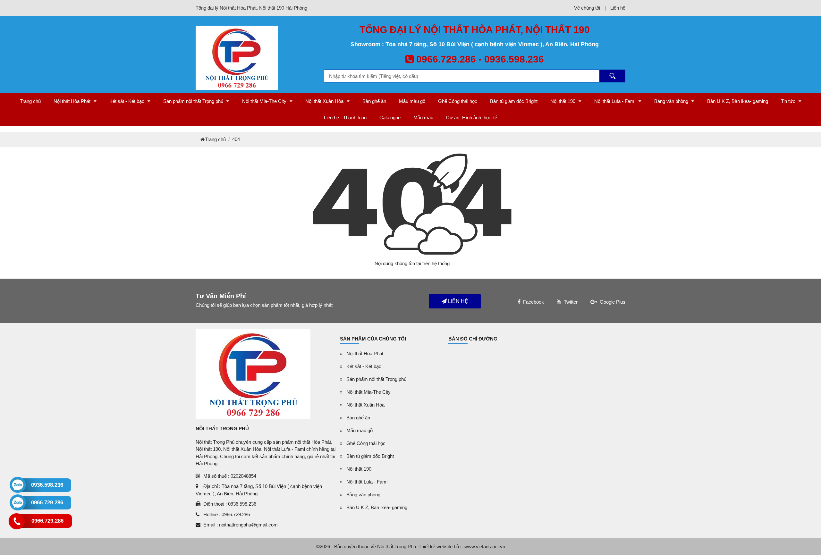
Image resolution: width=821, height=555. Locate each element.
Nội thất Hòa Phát (72, 101)
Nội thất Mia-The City (264, 101)
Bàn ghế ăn (374, 101)
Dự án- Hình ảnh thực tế (471, 117)
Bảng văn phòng (671, 101)
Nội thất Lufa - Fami (614, 101)
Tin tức (788, 101)
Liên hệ (617, 8)
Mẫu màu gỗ (412, 101)
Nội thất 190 (562, 101)
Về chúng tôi (587, 8)
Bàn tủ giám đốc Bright (513, 101)
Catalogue (390, 117)
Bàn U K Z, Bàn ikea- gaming (737, 101)
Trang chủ (30, 101)
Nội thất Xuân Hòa (324, 101)
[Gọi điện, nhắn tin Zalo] (18, 485)
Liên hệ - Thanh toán (345, 117)
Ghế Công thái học (457, 101)
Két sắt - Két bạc (126, 101)
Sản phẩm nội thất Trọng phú (193, 101)
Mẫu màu (423, 117)
